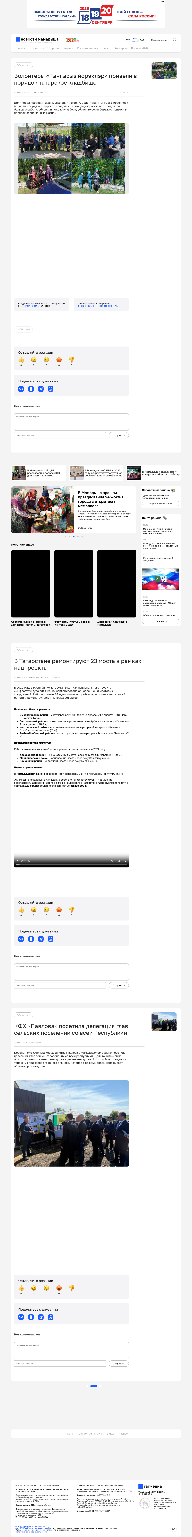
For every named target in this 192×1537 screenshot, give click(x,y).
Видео (106, 48)
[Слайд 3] (73, 536)
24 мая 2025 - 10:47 (22, 677)
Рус (128, 40)
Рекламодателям (87, 48)
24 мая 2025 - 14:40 (22, 92)
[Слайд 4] (78, 536)
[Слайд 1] (65, 536)
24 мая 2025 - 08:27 (22, 1042)
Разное (123, 1433)
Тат (142, 40)
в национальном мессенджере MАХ (98, 305)
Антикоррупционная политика (30, 1526)
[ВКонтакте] (21, 389)
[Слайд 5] (82, 536)
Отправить (119, 435)
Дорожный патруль (61, 48)
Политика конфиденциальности (31, 1532)
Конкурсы (120, 48)
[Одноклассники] (31, 389)
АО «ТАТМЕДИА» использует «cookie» (33, 1528)
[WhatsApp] (50, 389)
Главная (20, 48)
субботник (23, 329)
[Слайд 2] (69, 536)
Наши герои (37, 48)
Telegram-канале (29, 305)
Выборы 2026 (139, 48)
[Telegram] (41, 389)
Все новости (161, 621)
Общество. (23, 65)
